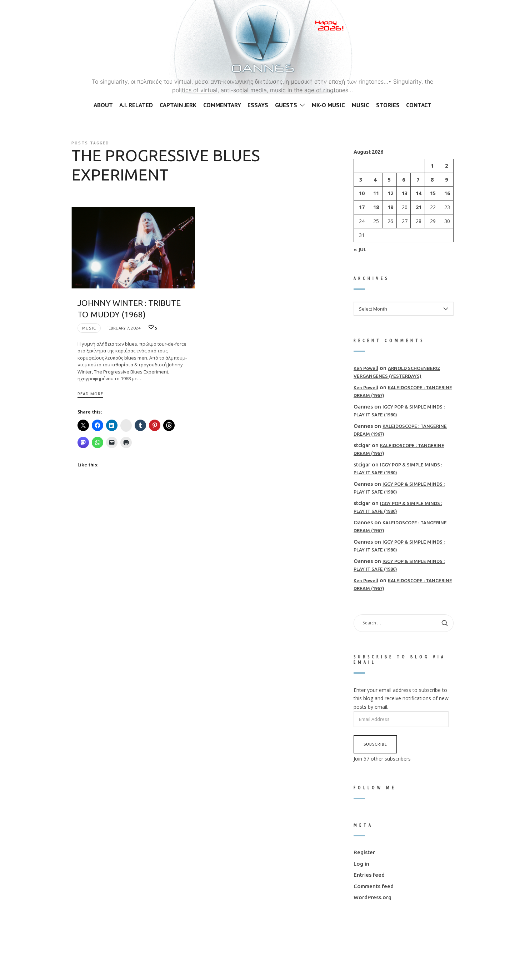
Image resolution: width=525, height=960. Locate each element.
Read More (90, 393)
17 (362, 207)
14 (418, 193)
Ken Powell (366, 367)
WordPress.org (372, 897)
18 (376, 207)
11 (376, 193)
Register (364, 852)
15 (433, 193)
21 (418, 207)
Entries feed (369, 875)
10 (362, 193)
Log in (361, 863)
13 (405, 193)
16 (447, 193)
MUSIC (89, 328)
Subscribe (375, 744)
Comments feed (374, 886)
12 (390, 193)
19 (390, 207)
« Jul (360, 249)
